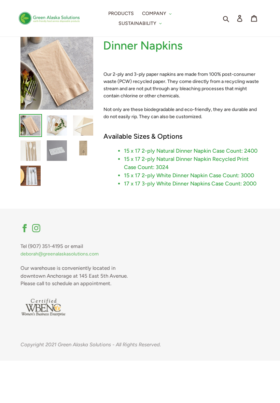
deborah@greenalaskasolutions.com (59, 254)
